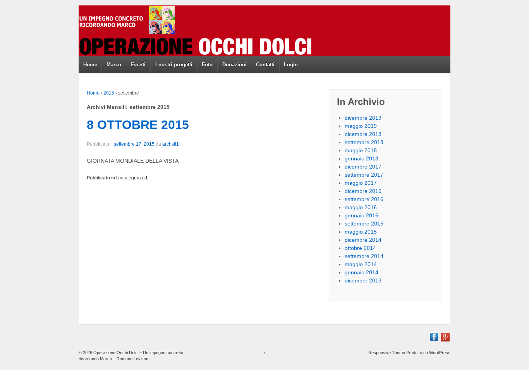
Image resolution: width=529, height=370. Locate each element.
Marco (113, 64)
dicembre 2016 (363, 191)
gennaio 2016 (361, 215)
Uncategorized (131, 178)
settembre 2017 (364, 175)
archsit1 (170, 144)
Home (90, 64)
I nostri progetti (173, 64)
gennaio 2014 (361, 272)
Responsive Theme (386, 352)
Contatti (265, 64)
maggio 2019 (361, 126)
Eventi (138, 64)
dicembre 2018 (363, 134)
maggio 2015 (361, 232)
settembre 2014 (364, 256)
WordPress (439, 352)
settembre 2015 (364, 223)
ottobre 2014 (360, 248)
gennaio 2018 (361, 158)
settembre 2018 (364, 142)
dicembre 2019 (363, 118)
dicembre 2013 (363, 280)
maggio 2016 (361, 207)
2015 (108, 93)
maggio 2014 (361, 264)
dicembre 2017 (363, 166)
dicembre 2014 (363, 240)
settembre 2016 (364, 199)
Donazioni (234, 64)
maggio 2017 (361, 183)
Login (291, 64)
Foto (207, 64)
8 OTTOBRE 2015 (138, 125)
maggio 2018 (361, 150)
